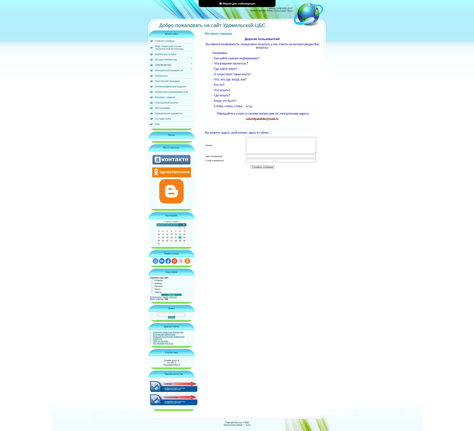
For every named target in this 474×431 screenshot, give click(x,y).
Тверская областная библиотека (168, 332)
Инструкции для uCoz (163, 343)
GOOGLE (157, 339)
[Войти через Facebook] (168, 261)
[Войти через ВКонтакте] (162, 261)
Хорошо (158, 283)
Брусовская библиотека (164, 334)
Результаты (155, 297)
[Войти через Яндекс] (174, 261)
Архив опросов (170, 297)
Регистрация (280, 10)
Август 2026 (171, 222)
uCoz (248, 425)
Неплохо (159, 286)
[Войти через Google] (181, 261)
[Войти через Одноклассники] (187, 261)
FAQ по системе (160, 341)
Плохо (158, 289)
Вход (290, 10)
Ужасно (158, 292)
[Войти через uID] (155, 261)
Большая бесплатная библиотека (168, 337)
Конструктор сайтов (233, 425)
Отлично (159, 280)
